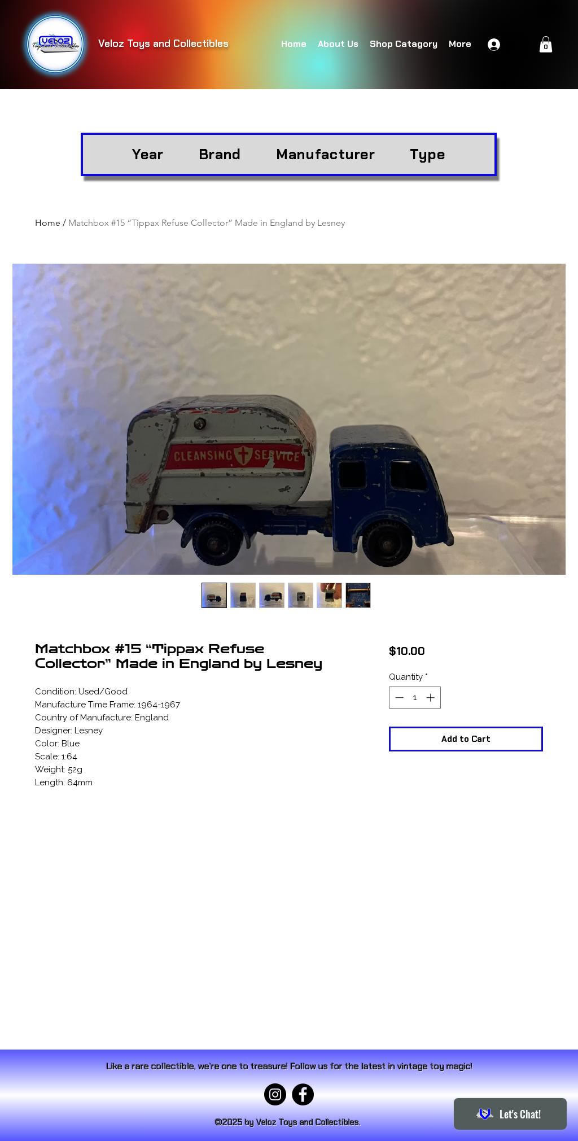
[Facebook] (303, 1094)
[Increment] (431, 697)
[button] (546, 44)
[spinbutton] (414, 697)
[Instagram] (275, 1094)
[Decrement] (398, 697)
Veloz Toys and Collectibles (163, 43)
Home (47, 222)
